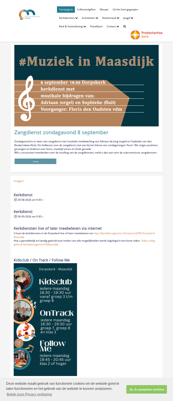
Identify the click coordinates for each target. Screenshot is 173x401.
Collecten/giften (86, 9)
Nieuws (104, 9)
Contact (111, 26)
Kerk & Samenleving (71, 26)
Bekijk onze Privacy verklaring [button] (29, 394)
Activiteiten (89, 18)
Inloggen (19, 181)
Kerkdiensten (67, 18)
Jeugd (127, 18)
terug (35, 161)
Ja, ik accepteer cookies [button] (146, 389)
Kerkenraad (109, 18)
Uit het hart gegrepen (125, 9)
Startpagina (66, 9)
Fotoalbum (96, 26)
